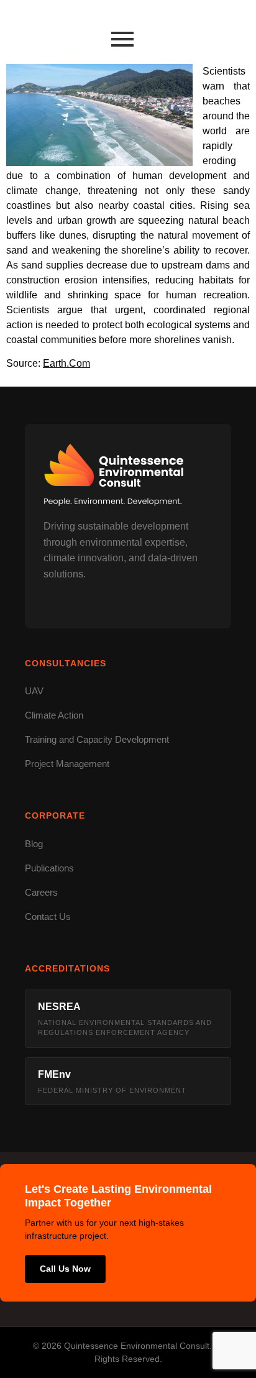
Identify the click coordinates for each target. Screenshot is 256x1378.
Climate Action (54, 715)
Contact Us (48, 916)
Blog (34, 843)
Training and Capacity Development (97, 739)
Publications (49, 868)
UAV (34, 691)
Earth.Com (66, 363)
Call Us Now (65, 1269)
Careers (41, 892)
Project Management (67, 763)
